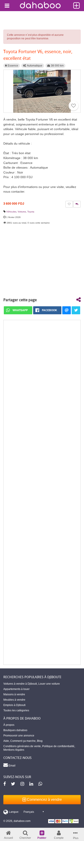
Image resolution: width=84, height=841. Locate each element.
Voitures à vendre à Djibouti (20, 683)
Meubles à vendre (14, 699)
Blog (40, 740)
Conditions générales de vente (22, 746)
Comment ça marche (23, 740)
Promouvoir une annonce (18, 735)
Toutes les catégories (16, 710)
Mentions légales (13, 749)
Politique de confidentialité (58, 746)
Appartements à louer (16, 689)
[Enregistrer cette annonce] (73, 106)
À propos (8, 724)
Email (11, 765)
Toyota (30, 211)
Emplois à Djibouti (14, 705)
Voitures (22, 211)
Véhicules (11, 211)
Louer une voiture (49, 683)
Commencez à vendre (44, 799)
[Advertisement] (42, 492)
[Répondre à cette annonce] (77, 204)
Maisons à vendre (14, 694)
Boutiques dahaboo (15, 730)
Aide (6, 740)
